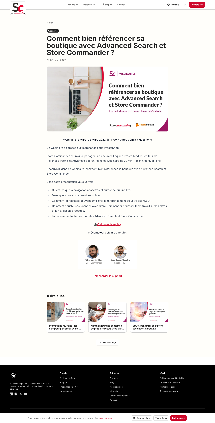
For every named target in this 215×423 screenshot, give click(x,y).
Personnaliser (143, 418)
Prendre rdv (197, 4)
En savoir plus (105, 418)
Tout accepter (178, 418)
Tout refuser (161, 418)
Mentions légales (167, 387)
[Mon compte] (185, 5)
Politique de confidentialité (172, 378)
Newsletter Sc (66, 391)
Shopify (63, 382)
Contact (121, 4)
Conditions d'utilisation (170, 382)
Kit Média (114, 391)
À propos (107, 4)
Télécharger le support (107, 275)
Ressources (89, 4)
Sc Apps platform (67, 378)
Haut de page (109, 342)
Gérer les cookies (171, 391)
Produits (71, 4)
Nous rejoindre (116, 387)
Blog (51, 22)
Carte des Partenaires (120, 395)
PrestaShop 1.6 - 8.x (69, 387)
